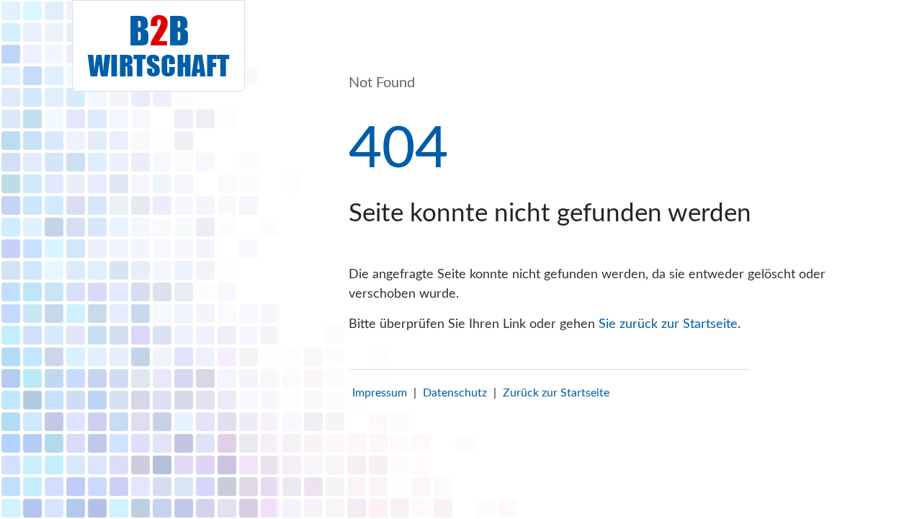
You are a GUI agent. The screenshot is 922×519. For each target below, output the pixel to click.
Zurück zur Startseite (556, 393)
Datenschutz (455, 393)
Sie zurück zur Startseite (668, 324)
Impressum (379, 393)
